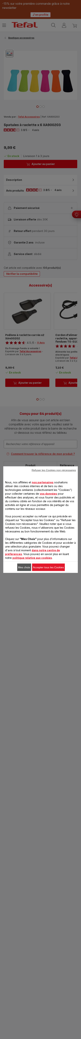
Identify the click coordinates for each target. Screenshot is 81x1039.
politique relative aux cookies (32, 557)
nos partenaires (42, 482)
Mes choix (24, 567)
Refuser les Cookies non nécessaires (54, 469)
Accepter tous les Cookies (48, 567)
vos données (48, 493)
